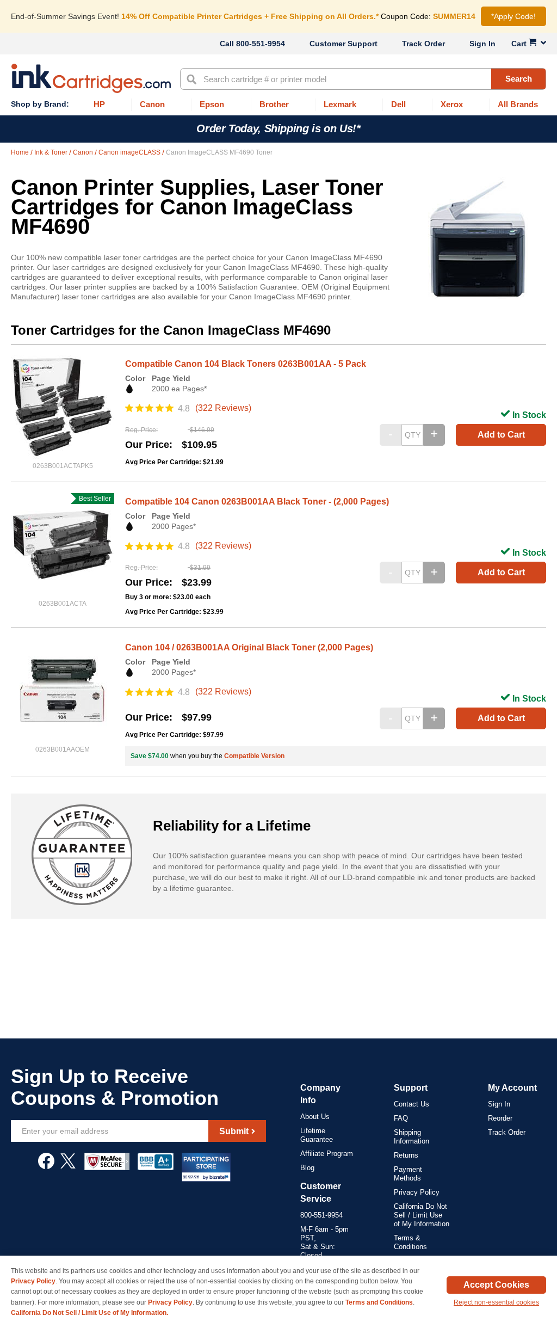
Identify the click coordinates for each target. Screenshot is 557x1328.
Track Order (423, 43)
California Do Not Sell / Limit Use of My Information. (89, 1313)
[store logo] (91, 78)
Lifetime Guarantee (316, 1135)
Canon (84, 152)
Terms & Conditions (410, 1242)
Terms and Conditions (379, 1302)
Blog (307, 1168)
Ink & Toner (51, 152)
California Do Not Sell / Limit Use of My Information (421, 1215)
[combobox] (363, 79)
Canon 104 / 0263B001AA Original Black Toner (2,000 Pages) (249, 647)
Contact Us (411, 1104)
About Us (315, 1116)
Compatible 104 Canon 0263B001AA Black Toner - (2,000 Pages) (257, 501)
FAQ (401, 1118)
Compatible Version (254, 756)
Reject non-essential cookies (496, 1302)
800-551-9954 (260, 43)
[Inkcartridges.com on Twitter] (68, 1166)
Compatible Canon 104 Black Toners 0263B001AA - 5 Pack (245, 363)
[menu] (278, 105)
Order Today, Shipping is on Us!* (278, 128)
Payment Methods (408, 1173)
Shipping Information (411, 1136)
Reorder (500, 1118)
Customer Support (343, 43)
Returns (406, 1155)
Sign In (482, 43)
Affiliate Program (326, 1153)
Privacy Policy (417, 1192)
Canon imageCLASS (130, 152)
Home (20, 152)
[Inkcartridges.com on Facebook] (46, 1166)
